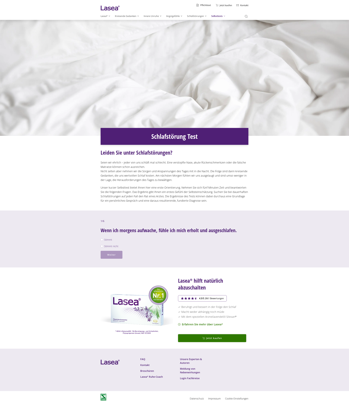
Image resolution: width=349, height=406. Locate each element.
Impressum (214, 398)
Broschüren (147, 370)
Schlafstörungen (195, 16)
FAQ (142, 359)
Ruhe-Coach (151, 376)
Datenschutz (197, 398)
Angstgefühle (173, 16)
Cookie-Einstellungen (236, 398)
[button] (246, 16)
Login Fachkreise (190, 378)
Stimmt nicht (111, 246)
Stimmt (108, 239)
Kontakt (145, 365)
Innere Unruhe (151, 16)
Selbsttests (217, 16)
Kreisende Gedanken (125, 16)
